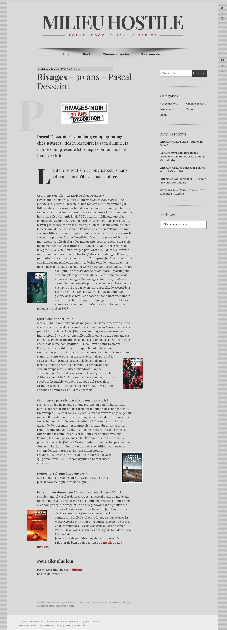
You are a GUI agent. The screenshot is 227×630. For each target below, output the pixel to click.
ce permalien (53, 605)
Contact (96, 621)
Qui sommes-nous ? (56, 621)
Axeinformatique (47, 625)
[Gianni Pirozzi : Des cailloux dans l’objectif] (222, 66)
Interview (98, 602)
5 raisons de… (152, 54)
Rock (87, 54)
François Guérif (83, 602)
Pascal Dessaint (113, 602)
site (43, 574)
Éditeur (70, 602)
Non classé (167, 109)
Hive (77, 625)
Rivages (127, 602)
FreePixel (69, 625)
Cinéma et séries (116, 54)
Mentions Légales (79, 621)
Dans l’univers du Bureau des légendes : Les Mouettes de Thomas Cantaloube (182, 156)
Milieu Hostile (112, 21)
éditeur (76, 570)
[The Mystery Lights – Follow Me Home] (222, 71)
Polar (66, 54)
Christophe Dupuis (49, 69)
